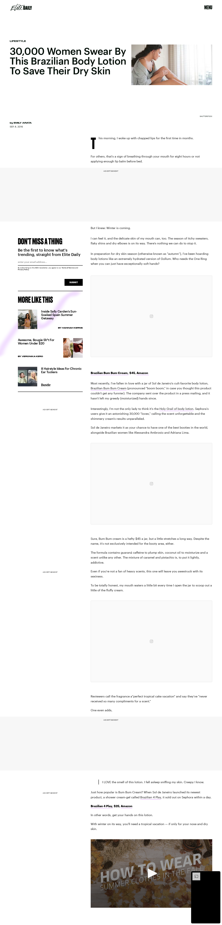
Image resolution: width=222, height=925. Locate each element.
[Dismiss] (216, 874)
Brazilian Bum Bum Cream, (110, 373)
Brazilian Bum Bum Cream (108, 388)
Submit (73, 282)
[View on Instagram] (151, 316)
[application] (151, 873)
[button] (151, 873)
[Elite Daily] (21, 7)
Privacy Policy (23, 269)
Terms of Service (68, 268)
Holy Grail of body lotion (176, 408)
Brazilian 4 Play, (102, 806)
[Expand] (194, 874)
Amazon (143, 373)
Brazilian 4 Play (150, 797)
